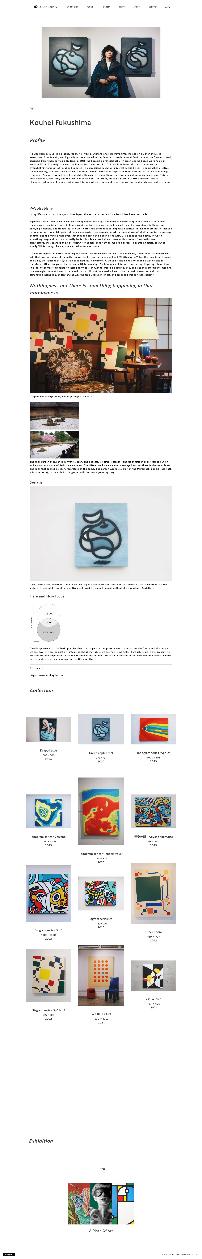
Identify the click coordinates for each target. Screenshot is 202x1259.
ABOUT (90, 7)
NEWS (122, 7)
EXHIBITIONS (72, 7)
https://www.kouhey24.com (47, 675)
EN (168, 7)
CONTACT (153, 7)
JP (165, 7)
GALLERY (106, 7)
